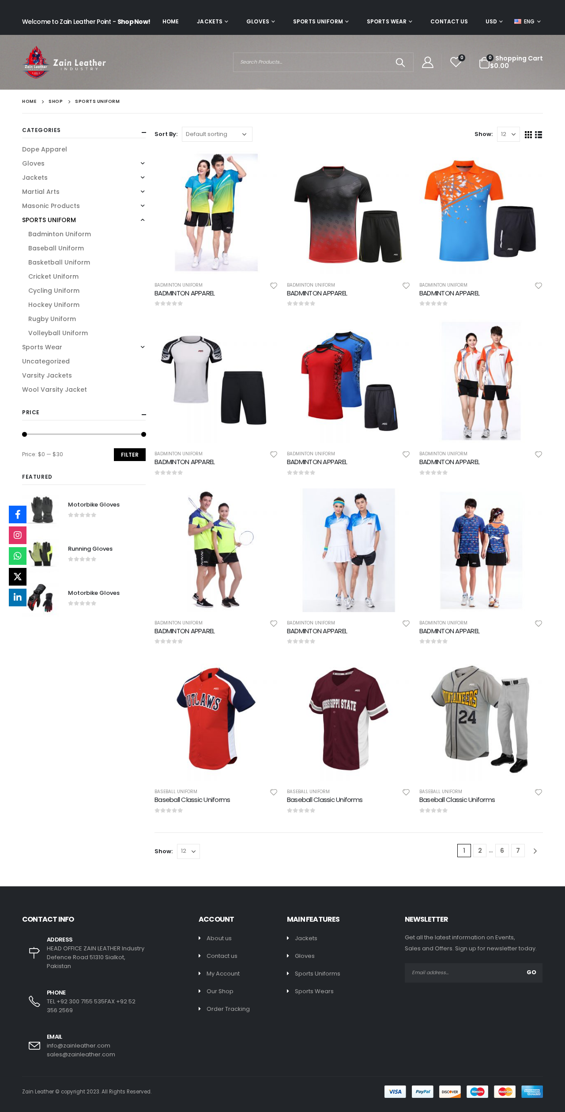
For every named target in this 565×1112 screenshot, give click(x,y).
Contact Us (449, 21)
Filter (130, 454)
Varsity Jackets (47, 375)
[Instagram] (17, 535)
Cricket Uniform (53, 276)
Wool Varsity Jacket (54, 389)
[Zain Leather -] (64, 62)
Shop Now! (134, 21)
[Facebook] (17, 514)
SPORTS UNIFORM (318, 21)
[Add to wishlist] (273, 285)
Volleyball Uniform (58, 333)
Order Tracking (228, 1009)
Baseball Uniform (175, 791)
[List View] (539, 134)
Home (170, 21)
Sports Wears (314, 991)
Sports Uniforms (317, 973)
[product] (216, 212)
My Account (223, 973)
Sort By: (165, 134)
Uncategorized (46, 361)
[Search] (400, 62)
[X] (17, 577)
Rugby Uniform (52, 318)
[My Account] (427, 62)
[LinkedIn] (17, 597)
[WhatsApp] (17, 556)
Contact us (222, 956)
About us (219, 938)
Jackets (209, 21)
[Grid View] (528, 134)
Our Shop (220, 991)
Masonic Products (51, 205)
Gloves (257, 21)
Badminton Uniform (178, 285)
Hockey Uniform (53, 304)
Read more (263, 165)
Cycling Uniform (53, 290)
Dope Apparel (44, 149)
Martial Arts (41, 191)
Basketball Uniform (59, 262)
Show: (484, 134)
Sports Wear (387, 21)
